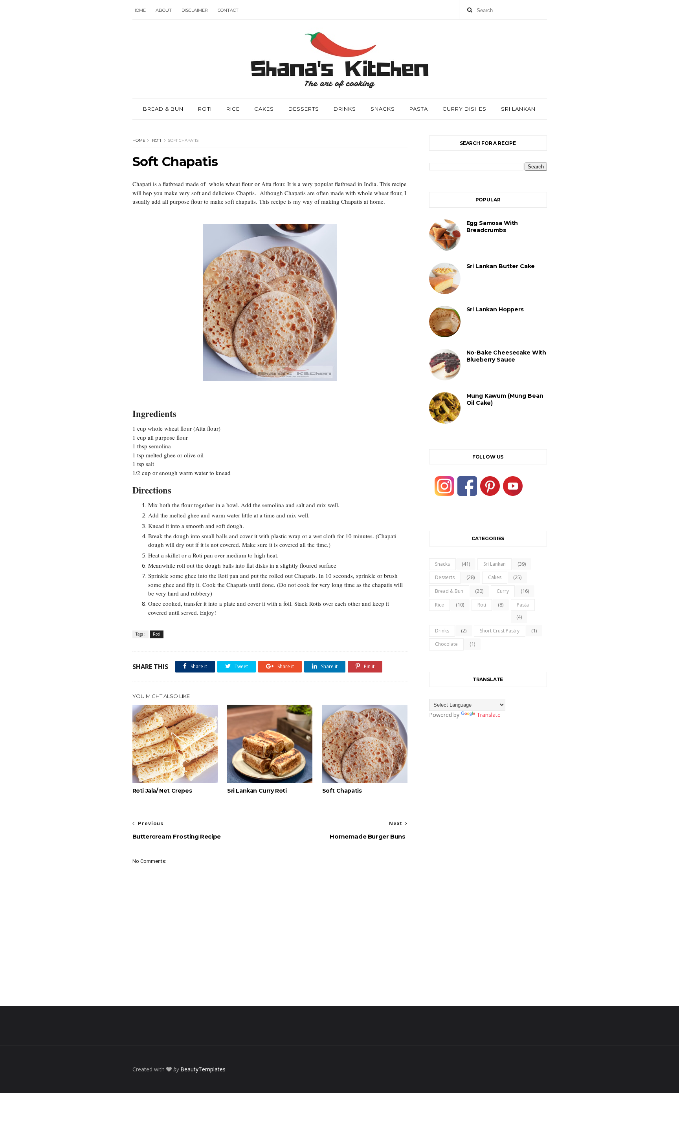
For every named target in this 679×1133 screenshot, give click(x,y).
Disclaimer (195, 10)
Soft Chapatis (342, 790)
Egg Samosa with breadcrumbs (492, 226)
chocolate (446, 644)
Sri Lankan (518, 109)
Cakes (264, 109)
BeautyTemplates (203, 1069)
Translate (489, 714)
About (164, 10)
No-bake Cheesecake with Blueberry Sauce (506, 356)
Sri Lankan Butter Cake (500, 266)
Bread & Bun (163, 109)
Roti (205, 109)
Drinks (345, 109)
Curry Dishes (464, 109)
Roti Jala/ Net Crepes (162, 790)
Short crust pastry (499, 630)
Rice (233, 109)
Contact (228, 10)
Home (139, 10)
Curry (503, 591)
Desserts (303, 109)
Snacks (383, 109)
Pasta (418, 109)
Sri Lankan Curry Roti (257, 790)
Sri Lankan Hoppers (495, 309)
